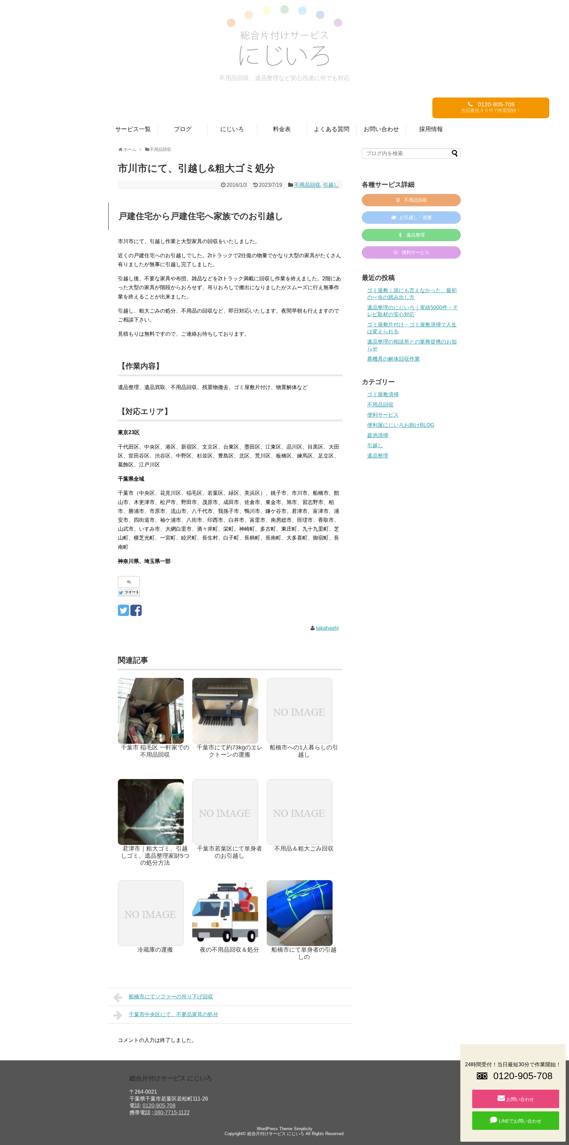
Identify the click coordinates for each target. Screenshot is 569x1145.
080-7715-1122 (171, 1112)
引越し (331, 185)
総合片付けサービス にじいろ (275, 1133)
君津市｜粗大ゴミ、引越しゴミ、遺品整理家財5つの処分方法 (155, 855)
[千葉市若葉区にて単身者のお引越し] (229, 812)
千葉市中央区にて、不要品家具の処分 (173, 1014)
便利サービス (383, 415)
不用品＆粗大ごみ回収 (304, 848)
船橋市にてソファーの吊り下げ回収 (171, 996)
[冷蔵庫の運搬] (155, 913)
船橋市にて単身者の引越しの (304, 953)
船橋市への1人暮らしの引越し (304, 751)
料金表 (282, 129)
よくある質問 (331, 129)
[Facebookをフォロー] (135, 612)
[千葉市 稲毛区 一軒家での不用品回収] (155, 711)
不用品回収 (307, 185)
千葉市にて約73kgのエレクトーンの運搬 (230, 751)
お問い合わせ (381, 129)
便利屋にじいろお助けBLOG (400, 425)
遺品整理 (377, 456)
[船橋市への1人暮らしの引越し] (304, 711)
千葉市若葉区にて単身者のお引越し (229, 852)
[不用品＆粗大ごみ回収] (304, 812)
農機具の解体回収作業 (393, 359)
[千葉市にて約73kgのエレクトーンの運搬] (229, 711)
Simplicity (303, 1128)
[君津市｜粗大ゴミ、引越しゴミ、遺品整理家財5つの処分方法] (155, 812)
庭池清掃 (377, 435)
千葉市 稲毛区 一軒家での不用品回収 (155, 751)
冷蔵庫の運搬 (155, 949)
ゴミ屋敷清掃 (383, 394)
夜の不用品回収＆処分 (229, 949)
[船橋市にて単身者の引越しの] (304, 913)
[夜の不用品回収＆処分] (229, 913)
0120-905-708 (159, 1105)
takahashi (327, 628)
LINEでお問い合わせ (520, 1121)
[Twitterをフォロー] (123, 612)
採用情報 (431, 129)
